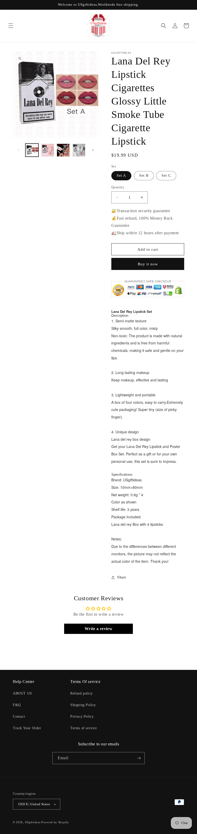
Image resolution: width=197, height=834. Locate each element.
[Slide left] (18, 150)
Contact (19, 716)
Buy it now (148, 264)
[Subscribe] (138, 758)
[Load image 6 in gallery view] (78, 150)
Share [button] (121, 577)
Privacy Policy (82, 716)
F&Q (17, 705)
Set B (144, 175)
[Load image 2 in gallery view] (47, 150)
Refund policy (81, 693)
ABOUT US (22, 693)
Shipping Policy (83, 705)
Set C (166, 175)
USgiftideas (33, 822)
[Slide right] (92, 150)
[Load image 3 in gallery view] (63, 150)
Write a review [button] (98, 628)
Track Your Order (27, 728)
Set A (121, 175)
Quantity (117, 187)
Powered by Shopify (55, 822)
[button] (10, 25)
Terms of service (83, 728)
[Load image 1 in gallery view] (31, 150)
